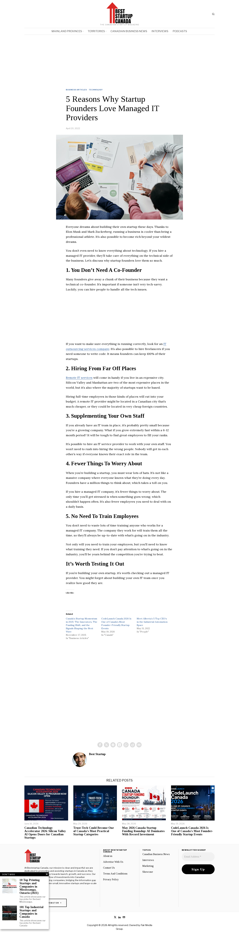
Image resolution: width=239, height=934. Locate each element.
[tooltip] (100, 744)
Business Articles (76, 90)
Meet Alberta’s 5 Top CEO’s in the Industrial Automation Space (152, 622)
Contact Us (109, 867)
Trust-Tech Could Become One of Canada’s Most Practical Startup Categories (93, 831)
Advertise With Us (113, 861)
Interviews (148, 860)
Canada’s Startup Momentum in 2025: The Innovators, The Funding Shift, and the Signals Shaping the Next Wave (81, 625)
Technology (96, 90)
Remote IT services (79, 378)
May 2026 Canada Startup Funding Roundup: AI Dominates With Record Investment (143, 831)
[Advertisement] (119, 59)
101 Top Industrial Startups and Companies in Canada (31, 912)
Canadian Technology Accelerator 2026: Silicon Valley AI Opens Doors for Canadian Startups (45, 832)
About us (107, 856)
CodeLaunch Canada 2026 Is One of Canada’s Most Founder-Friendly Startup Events (192, 831)
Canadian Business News (156, 854)
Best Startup (97, 754)
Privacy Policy (111, 879)
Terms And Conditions (115, 873)
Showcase (147, 871)
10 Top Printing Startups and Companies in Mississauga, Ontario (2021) (30, 887)
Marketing (148, 866)
